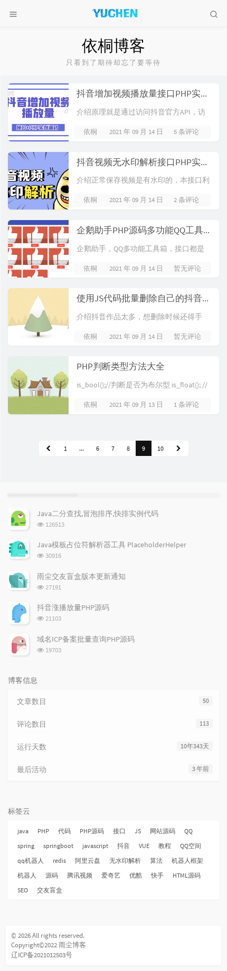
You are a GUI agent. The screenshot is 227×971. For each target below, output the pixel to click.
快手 (157, 875)
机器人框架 (187, 860)
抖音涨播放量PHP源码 (73, 607)
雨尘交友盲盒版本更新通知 (81, 576)
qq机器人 (30, 860)
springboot (58, 846)
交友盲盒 (49, 890)
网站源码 (162, 831)
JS (138, 831)
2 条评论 (186, 199)
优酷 (135, 875)
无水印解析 (125, 860)
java (23, 831)
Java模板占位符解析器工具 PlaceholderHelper (111, 544)
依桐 (90, 131)
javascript (95, 846)
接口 (119, 831)
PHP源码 (92, 831)
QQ (188, 831)
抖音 (123, 846)
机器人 (26, 875)
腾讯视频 (79, 875)
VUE (144, 846)
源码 (51, 875)
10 (160, 448)
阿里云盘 (87, 860)
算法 (156, 860)
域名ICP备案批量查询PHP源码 (86, 639)
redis (59, 860)
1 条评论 (186, 404)
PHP (43, 831)
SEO (22, 890)
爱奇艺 (110, 875)
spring (25, 846)
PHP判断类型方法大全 (121, 366)
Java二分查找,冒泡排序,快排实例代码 (97, 513)
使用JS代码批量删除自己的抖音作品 (148, 298)
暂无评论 (187, 268)
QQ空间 (190, 846)
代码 (64, 831)
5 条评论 (186, 131)
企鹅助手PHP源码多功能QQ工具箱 (144, 230)
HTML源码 (187, 875)
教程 (164, 846)
